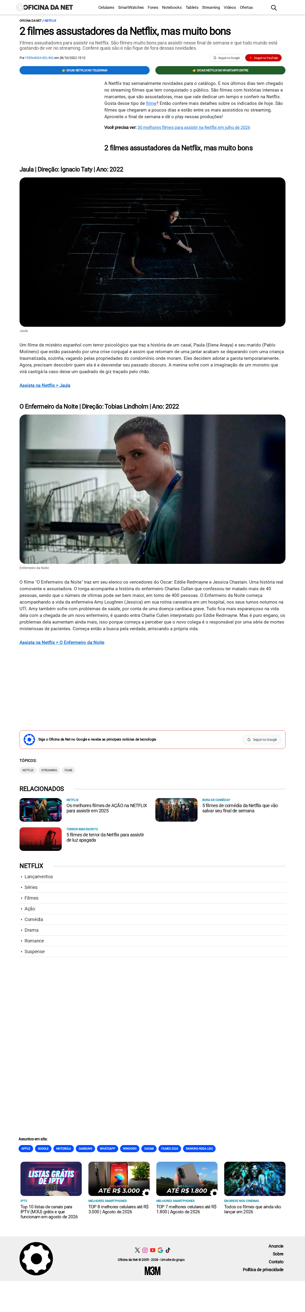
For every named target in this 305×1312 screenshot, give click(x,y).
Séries (31, 887)
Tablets (192, 7)
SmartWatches (131, 7)
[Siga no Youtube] (153, 1250)
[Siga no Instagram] (145, 1250)
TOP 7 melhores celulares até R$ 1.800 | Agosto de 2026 (186, 1209)
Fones (153, 7)
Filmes (31, 898)
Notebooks (172, 7)
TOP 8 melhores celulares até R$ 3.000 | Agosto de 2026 (118, 1209)
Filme (68, 770)
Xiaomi (149, 1148)
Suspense (35, 951)
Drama (31, 930)
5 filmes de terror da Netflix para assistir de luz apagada (105, 837)
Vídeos (230, 7)
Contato (276, 1261)
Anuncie (276, 1246)
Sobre (278, 1253)
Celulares (106, 7)
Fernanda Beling (39, 58)
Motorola (63, 1148)
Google (43, 1148)
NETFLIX (50, 20)
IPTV (23, 1201)
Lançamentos (39, 876)
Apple (25, 1148)
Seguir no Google (229, 58)
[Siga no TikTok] (168, 1250)
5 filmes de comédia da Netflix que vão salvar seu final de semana (240, 808)
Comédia (34, 919)
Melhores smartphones (107, 1201)
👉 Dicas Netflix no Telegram (84, 70)
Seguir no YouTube (266, 58)
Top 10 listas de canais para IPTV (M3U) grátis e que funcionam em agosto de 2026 (49, 1211)
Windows (130, 1148)
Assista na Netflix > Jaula (45, 385)
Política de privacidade (263, 1269)
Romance (34, 941)
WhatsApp (107, 1148)
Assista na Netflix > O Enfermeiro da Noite (62, 642)
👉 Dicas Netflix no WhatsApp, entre (220, 70)
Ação (30, 909)
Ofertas (246, 7)
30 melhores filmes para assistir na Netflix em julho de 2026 (193, 127)
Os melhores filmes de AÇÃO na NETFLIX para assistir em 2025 (106, 808)
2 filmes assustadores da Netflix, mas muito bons (125, 31)
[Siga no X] (137, 1250)
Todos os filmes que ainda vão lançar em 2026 (252, 1209)
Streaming (211, 7)
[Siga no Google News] (160, 1250)
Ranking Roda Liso (199, 1148)
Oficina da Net (30, 20)
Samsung (85, 1148)
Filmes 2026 (169, 1148)
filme (151, 103)
